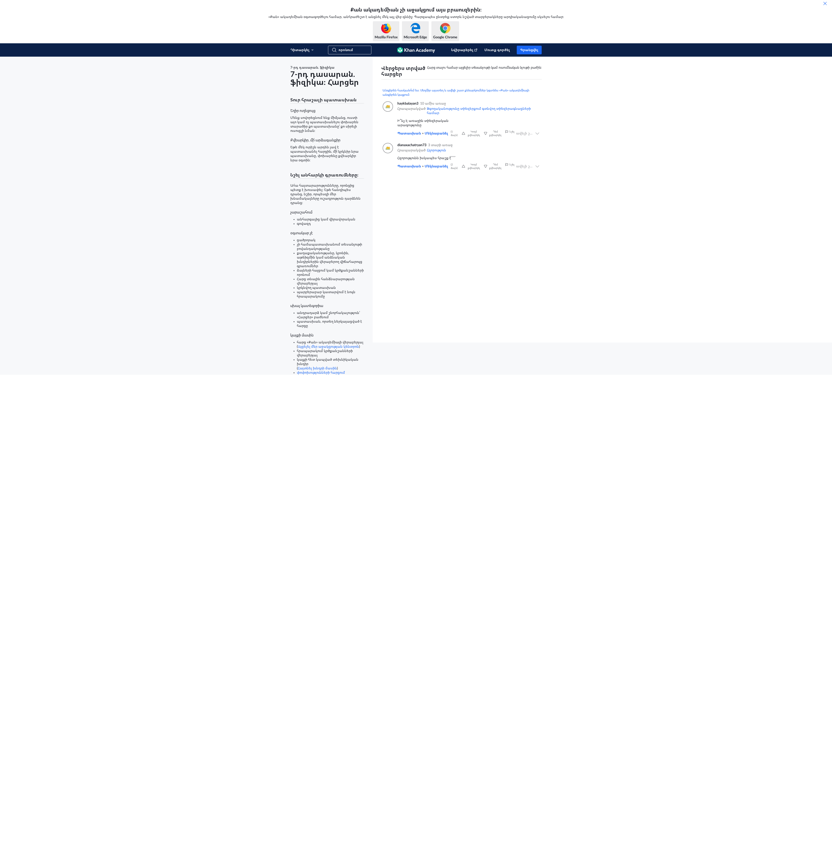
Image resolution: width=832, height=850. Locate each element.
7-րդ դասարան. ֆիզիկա (312, 67)
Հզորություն (436, 150)
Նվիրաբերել (462, 50)
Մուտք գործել (497, 50)
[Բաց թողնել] (825, 3)
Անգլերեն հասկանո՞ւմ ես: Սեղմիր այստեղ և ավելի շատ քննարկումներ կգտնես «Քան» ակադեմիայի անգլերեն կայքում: (456, 92)
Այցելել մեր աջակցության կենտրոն (328, 346)
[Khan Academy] (416, 50)
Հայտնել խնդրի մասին (317, 368)
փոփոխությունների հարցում (321, 372)
